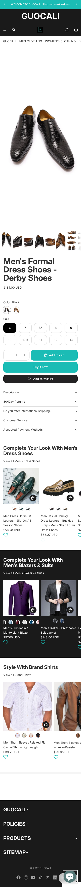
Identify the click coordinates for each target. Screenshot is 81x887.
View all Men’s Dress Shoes (21, 461)
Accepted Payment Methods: (23, 429)
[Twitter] (47, 877)
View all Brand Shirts (17, 675)
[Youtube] (33, 877)
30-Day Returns (14, 401)
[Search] (13, 29)
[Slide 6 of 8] (60, 240)
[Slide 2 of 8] (17, 240)
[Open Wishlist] (5, 535)
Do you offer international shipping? (27, 411)
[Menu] (5, 29)
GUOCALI (9, 41)
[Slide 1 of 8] (6, 240)
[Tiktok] (40, 877)
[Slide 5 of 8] (50, 240)
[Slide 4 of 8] (39, 240)
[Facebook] (18, 877)
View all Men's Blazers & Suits (23, 573)
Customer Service (15, 420)
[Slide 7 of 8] (71, 240)
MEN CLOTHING (30, 41)
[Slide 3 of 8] (28, 240)
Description (11, 392)
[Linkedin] (55, 877)
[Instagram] (25, 877)
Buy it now (40, 367)
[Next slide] (73, 505)
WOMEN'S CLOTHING (60, 41)
